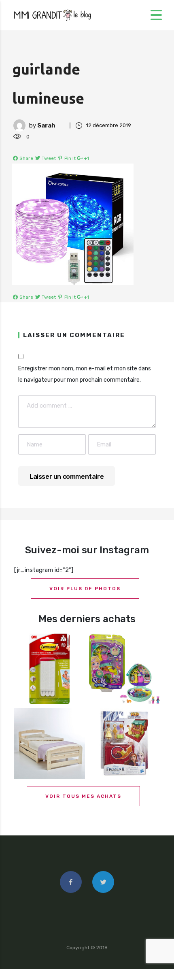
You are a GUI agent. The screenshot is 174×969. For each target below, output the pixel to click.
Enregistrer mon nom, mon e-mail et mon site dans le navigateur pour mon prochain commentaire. (84, 374)
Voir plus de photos (85, 588)
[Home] (52, 14)
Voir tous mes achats (83, 796)
